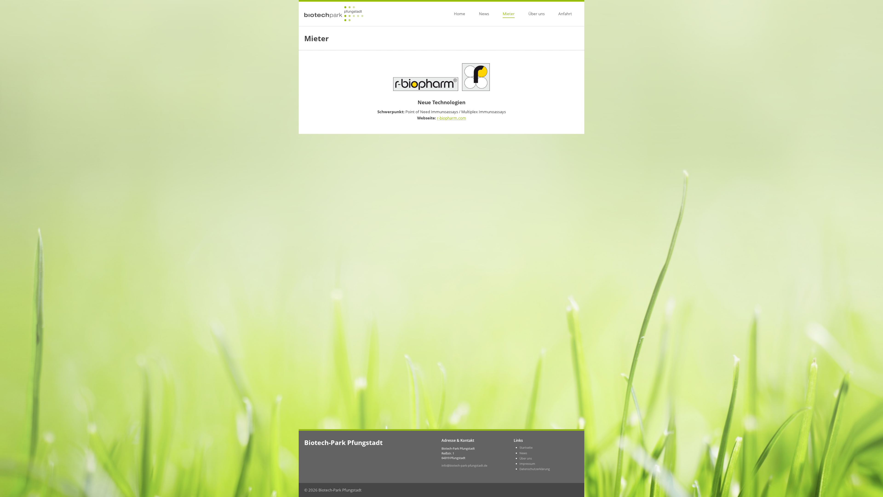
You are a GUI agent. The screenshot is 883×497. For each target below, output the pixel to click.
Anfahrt (565, 13)
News (484, 13)
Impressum (527, 464)
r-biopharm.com (451, 118)
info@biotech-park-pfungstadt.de (464, 465)
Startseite (526, 447)
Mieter (509, 13)
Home (459, 13)
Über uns (536, 13)
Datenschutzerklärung (534, 469)
